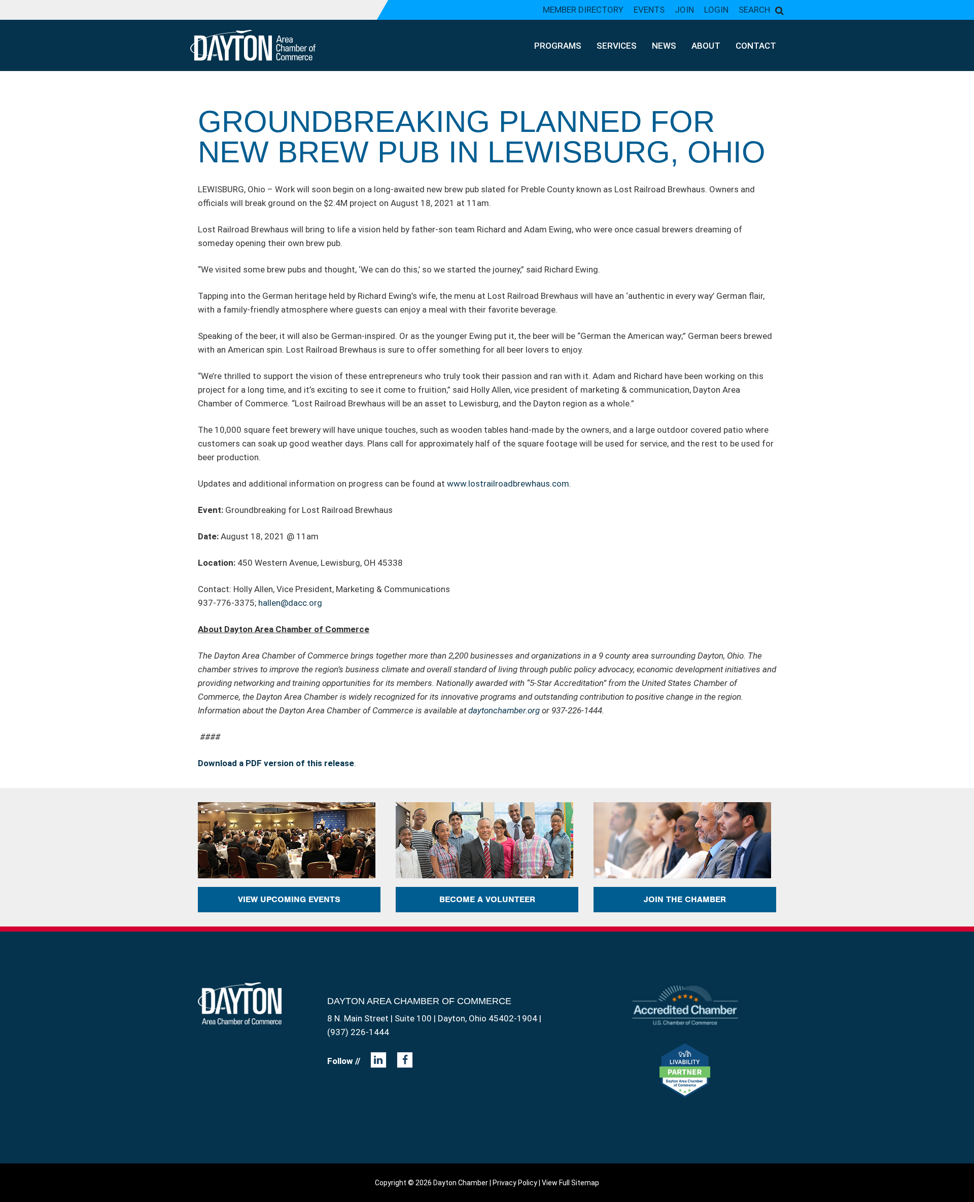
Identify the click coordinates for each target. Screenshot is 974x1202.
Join (684, 10)
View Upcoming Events (289, 899)
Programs (557, 46)
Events (649, 10)
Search (754, 10)
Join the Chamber (685, 899)
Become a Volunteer (487, 899)
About (705, 46)
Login (716, 10)
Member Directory (583, 10)
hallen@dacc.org (290, 603)
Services (617, 46)
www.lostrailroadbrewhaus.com (508, 483)
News (664, 46)
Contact (756, 46)
